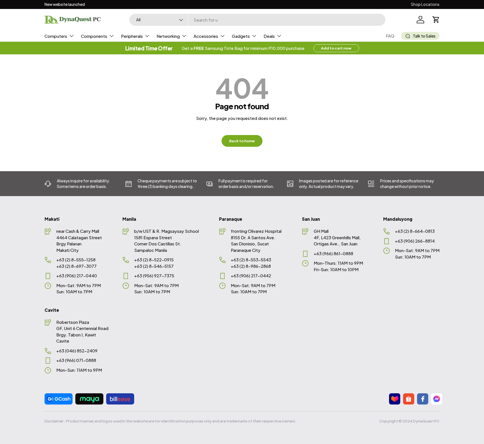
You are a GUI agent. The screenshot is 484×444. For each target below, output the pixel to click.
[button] (436, 19)
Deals (269, 36)
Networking (168, 36)
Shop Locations (425, 4)
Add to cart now (336, 48)
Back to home (242, 140)
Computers (56, 36)
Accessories (206, 36)
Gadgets (241, 36)
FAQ (390, 35)
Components (94, 36)
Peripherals (132, 36)
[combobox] (257, 20)
